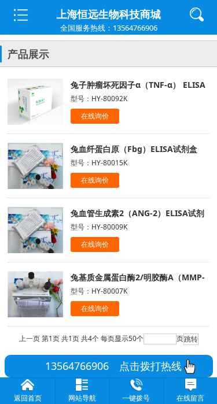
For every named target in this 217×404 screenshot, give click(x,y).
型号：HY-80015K (99, 163)
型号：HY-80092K (99, 98)
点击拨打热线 (145, 366)
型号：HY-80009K (99, 227)
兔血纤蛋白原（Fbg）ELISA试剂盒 (134, 148)
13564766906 (77, 366)
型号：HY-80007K (99, 291)
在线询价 (95, 116)
